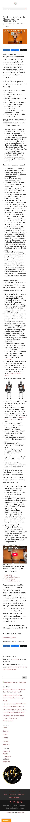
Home (5, 792)
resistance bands (14, 373)
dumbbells (8, 359)
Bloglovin (6, 762)
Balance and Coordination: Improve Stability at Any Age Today (13, 697)
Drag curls (8, 575)
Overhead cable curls (12, 577)
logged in (16, 659)
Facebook (6, 751)
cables (7, 375)
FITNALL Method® (14, 797)
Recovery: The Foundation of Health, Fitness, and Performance (13, 718)
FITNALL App (21, 794)
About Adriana (13, 792)
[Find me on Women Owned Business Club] (12, 784)
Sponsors (21, 792)
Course (5, 731)
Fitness (22, 24)
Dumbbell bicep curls (12, 581)
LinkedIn (6, 759)
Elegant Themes (19, 805)
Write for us (12, 794)
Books (5, 728)
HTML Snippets (9, 812)
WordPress (19, 808)
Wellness (6, 744)
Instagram (7, 756)
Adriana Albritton (8, 24)
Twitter (5, 754)
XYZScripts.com (21, 812)
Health (5, 738)
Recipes (5, 741)
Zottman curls (10, 579)
